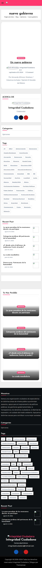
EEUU (5, 165)
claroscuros (33, 148)
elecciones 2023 (26, 165)
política (30, 190)
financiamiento (9, 173)
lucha (35, 178)
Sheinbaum (24, 203)
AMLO (10, 148)
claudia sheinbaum (10, 153)
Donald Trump (26, 161)
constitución (23, 153)
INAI (28, 173)
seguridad (14, 203)
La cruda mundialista (11, 255)
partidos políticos (29, 186)
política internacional (11, 194)
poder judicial (8, 190)
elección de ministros (25, 169)
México (26, 182)
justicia (17, 178)
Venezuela (27, 207)
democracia (18, 157)
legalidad (27, 178)
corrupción (7, 157)
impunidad (20, 173)
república (31, 199)
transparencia (8, 207)
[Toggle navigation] (2, 3)
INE (34, 173)
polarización (20, 190)
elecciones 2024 (9, 169)
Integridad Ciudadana (21, 539)
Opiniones (21, 58)
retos (6, 203)
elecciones (13, 165)
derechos (7, 161)
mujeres (6, 182)
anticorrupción (21, 148)
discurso (16, 161)
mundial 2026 (16, 182)
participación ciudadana (12, 186)
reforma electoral (19, 199)
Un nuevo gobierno (21, 62)
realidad (6, 199)
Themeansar (20, 565)
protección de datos (28, 194)
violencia (7, 211)
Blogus (32, 562)
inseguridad (7, 178)
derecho (28, 157)
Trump (19, 207)
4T (4, 148)
